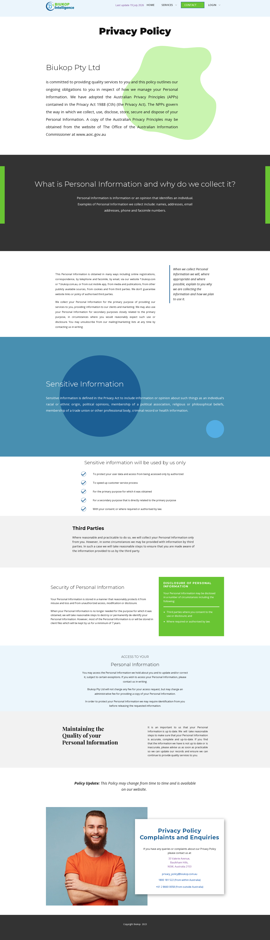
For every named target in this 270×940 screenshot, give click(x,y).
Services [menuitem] (167, 5)
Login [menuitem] (212, 5)
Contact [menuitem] (190, 5)
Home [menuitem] (150, 5)
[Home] (60, 6)
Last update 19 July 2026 (129, 5)
